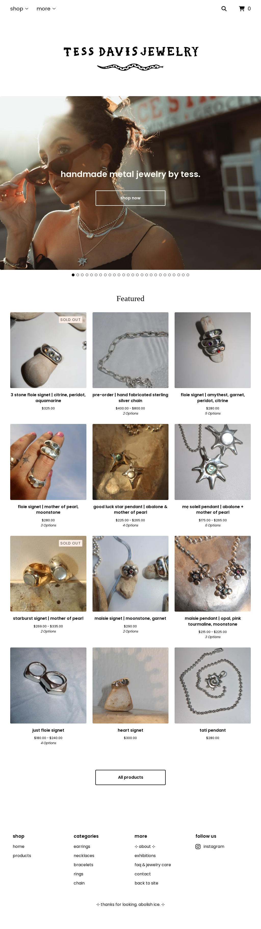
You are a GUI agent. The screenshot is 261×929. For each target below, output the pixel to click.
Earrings (82, 846)
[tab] (73, 274)
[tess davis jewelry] (130, 57)
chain (79, 883)
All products (130, 777)
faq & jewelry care (153, 865)
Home (18, 846)
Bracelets (83, 865)
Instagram (214, 846)
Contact (143, 874)
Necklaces (84, 856)
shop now (130, 198)
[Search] (224, 9)
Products (22, 856)
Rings (78, 874)
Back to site (146, 883)
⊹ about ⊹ (145, 846)
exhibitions (145, 856)
